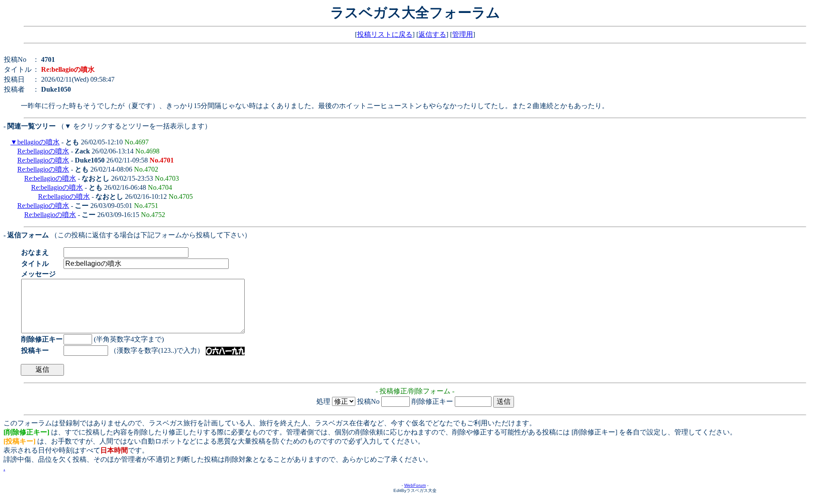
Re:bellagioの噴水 (43, 151)
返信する (432, 34)
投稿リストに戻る (384, 34)
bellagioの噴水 (38, 142)
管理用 (462, 34)
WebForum (415, 485)
